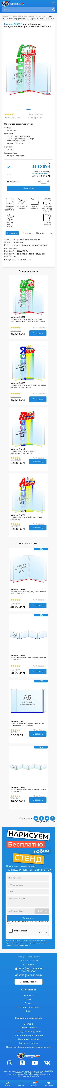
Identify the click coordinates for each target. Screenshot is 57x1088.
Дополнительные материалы (28, 1035)
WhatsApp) (31, 971)
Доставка (28, 1024)
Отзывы (27, 233)
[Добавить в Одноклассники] (52, 818)
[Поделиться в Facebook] (41, 818)
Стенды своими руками (28, 1031)
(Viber (23, 971)
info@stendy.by (12, 924)
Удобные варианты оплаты (9, 224)
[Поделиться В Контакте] (35, 818)
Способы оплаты (28, 1028)
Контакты (28, 995)
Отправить (27, 918)
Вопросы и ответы (28, 1043)
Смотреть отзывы (35, 114)
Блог (28, 1011)
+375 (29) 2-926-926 (30, 968)
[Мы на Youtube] (34, 1063)
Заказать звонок (13, 118)
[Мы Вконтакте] (47, 1063)
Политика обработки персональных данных (28, 1047)
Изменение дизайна (28, 1039)
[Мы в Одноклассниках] (22, 1063)
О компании (28, 989)
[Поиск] (53, 9)
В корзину (38, 333)
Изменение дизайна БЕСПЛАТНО (9, 208)
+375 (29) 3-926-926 (30, 975)
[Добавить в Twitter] (47, 818)
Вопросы (40, 233)
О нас (28, 999)
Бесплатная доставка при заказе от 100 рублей (47, 209)
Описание (12, 233)
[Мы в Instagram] (9, 1063)
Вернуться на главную (45, 822)
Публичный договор (28, 1007)
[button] (28, 109)
